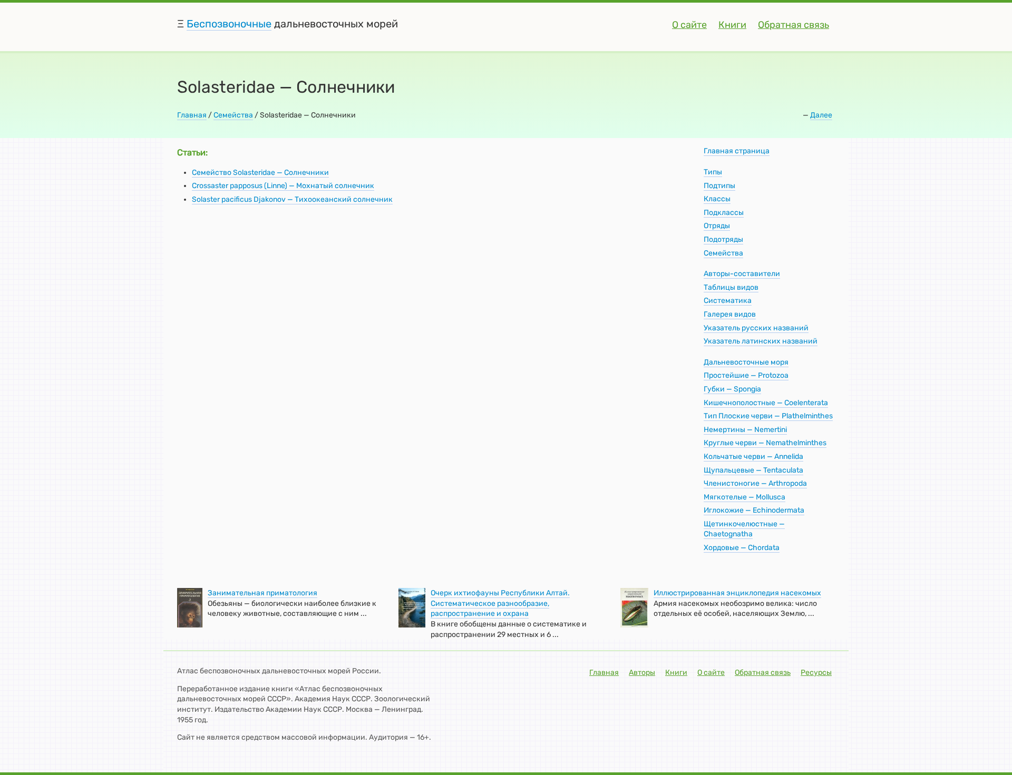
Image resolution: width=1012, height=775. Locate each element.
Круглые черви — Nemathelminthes (765, 442)
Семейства (233, 115)
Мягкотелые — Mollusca (744, 497)
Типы (713, 172)
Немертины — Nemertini (745, 429)
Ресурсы (816, 672)
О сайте (689, 25)
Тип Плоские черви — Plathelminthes (768, 415)
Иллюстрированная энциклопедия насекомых (737, 592)
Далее (821, 115)
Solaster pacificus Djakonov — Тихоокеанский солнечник (292, 199)
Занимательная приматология (262, 592)
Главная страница (737, 150)
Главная (192, 115)
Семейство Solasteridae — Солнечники (260, 172)
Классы (717, 198)
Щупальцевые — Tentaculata (753, 470)
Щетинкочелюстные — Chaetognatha (744, 529)
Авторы (642, 672)
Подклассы (724, 212)
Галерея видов (730, 314)
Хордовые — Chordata (742, 547)
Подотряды (723, 239)
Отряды (717, 225)
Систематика (728, 300)
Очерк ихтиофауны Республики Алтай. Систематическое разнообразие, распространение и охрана (500, 603)
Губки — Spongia (732, 389)
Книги (732, 25)
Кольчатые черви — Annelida (753, 456)
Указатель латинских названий (761, 341)
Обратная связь (793, 25)
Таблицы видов (731, 287)
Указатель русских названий (756, 327)
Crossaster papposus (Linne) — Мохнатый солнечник (283, 185)
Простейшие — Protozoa (746, 375)
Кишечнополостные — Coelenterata (766, 402)
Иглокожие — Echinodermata (754, 510)
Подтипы (719, 185)
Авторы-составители (742, 273)
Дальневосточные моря (746, 362)
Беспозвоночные (229, 23)
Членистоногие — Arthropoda (755, 483)
